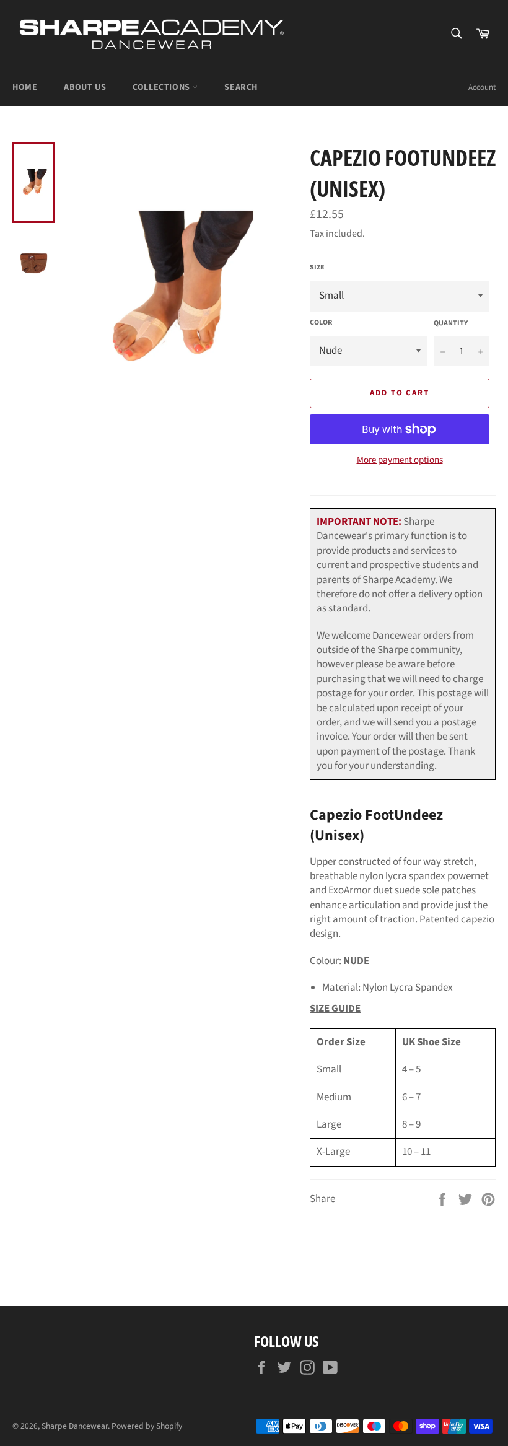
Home (24, 87)
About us (85, 87)
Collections (162, 87)
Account (482, 87)
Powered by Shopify (147, 1426)
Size (317, 268)
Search (241, 87)
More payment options (400, 460)
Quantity (451, 323)
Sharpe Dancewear (75, 1426)
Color (321, 323)
